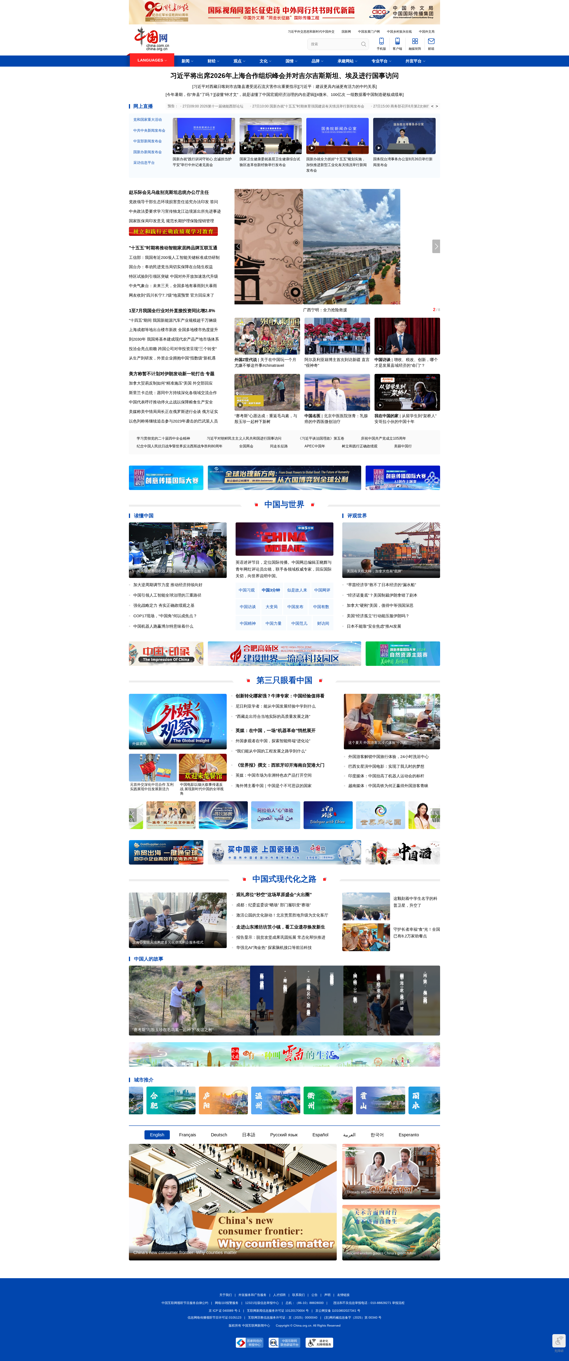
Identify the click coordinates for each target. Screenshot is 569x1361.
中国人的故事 (148, 959)
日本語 (248, 1134)
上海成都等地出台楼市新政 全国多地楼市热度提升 (173, 329)
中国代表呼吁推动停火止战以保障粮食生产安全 (171, 402)
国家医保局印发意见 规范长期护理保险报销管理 (171, 221)
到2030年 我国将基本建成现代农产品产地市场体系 (174, 339)
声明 (327, 1295)
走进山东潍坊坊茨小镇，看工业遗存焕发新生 (280, 927)
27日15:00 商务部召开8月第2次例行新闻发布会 (410, 106)
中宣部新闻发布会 (147, 141)
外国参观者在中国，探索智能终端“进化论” (273, 741)
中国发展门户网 (369, 31)
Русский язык (284, 1134)
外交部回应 (203, 383)
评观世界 (357, 515)
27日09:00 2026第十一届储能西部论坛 (212, 106)
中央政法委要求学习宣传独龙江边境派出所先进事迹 (175, 211)
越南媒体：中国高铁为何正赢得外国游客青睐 (388, 786)
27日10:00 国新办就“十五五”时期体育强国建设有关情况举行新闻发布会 (308, 106)
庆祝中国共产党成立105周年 (383, 438)
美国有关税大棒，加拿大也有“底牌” (374, 571)
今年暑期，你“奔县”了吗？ (190, 94)
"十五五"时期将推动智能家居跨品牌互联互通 (173, 247)
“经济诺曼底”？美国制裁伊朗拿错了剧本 (382, 595)
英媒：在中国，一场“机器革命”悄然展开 (276, 730)
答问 (214, 202)
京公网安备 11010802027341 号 (337, 1310)
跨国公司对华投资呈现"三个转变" (187, 349)
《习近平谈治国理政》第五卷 (321, 438)
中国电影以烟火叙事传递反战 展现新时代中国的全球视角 (202, 789)
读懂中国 (144, 515)
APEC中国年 (315, 446)
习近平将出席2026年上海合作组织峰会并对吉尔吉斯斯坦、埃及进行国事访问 (284, 75)
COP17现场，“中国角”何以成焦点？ (165, 616)
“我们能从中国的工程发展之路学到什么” (271, 751)
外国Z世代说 (245, 359)
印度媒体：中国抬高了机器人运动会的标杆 (386, 776)
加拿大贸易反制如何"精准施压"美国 (160, 383)
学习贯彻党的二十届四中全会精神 (163, 438)
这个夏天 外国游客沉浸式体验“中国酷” (378, 742)
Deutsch (219, 1134)
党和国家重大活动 (147, 119)
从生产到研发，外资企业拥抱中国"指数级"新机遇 (172, 358)
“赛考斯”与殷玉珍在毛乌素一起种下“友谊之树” (173, 1030)
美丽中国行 (403, 446)
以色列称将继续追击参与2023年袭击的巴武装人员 (173, 421)
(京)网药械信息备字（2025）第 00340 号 (352, 1317)
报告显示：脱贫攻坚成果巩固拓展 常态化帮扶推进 (280, 937)
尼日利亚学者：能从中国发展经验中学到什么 (276, 706)
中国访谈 (383, 359)
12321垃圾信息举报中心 (262, 1303)
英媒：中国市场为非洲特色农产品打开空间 (274, 775)
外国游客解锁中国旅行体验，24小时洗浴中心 (388, 756)
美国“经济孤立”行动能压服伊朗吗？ (378, 616)
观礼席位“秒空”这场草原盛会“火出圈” (274, 894)
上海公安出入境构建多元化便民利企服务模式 (167, 942)
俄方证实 (210, 411)
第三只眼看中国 (284, 680)
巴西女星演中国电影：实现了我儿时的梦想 (386, 766)
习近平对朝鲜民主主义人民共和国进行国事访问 (244, 438)
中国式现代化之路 (284, 878)
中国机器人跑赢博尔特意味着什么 (163, 626)
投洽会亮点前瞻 (143, 349)
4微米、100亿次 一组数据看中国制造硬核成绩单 (360, 94)
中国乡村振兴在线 (399, 31)
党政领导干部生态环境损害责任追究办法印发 (169, 202)
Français (187, 1134)
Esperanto (409, 1134)
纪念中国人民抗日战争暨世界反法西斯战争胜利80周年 (179, 446)
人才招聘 (279, 1295)
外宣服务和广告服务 (252, 1295)
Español (320, 1134)
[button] (436, 246)
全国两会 (246, 446)
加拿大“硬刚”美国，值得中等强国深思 (380, 605)
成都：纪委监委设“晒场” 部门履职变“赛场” (273, 905)
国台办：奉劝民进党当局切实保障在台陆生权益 (171, 267)
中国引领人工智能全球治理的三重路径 (167, 595)
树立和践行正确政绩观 (359, 446)
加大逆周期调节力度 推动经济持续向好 (167, 585)
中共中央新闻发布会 (149, 130)
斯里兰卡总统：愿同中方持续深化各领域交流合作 (173, 393)
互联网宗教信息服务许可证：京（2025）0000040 (282, 1317)
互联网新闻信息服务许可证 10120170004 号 (278, 1310)
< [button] (432, 106)
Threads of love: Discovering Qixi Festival (379, 1192)
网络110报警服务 (226, 1303)
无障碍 (559, 1351)
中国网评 (322, 590)
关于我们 (225, 1295)
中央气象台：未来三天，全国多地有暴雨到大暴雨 (173, 286)
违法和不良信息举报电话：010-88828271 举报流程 (369, 1303)
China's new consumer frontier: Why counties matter (185, 1252)
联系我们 (298, 1295)
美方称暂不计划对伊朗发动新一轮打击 (166, 373)
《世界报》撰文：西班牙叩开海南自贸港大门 (280, 765)
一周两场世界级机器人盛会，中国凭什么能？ (168, 571)
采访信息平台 (144, 163)
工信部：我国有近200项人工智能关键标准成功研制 (174, 257)
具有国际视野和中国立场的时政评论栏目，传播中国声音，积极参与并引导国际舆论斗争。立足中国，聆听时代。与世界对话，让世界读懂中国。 (284, 569)
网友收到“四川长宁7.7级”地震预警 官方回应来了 (171, 295)
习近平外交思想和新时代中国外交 (311, 31)
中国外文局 (427, 31)
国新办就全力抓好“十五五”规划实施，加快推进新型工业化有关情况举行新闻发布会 (336, 164)
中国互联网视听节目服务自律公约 (185, 1303)
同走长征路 (279, 446)
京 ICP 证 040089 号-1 (224, 1310)
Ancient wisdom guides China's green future (381, 1253)
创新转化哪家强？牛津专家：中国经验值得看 (280, 695)
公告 (314, 1295)
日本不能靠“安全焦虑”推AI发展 (374, 626)
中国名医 (313, 416)
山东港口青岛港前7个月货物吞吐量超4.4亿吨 (274, 310)
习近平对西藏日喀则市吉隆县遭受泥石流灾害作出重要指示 (245, 86)
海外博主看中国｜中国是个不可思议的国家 (274, 786)
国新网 (346, 31)
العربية (349, 1134)
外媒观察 (139, 744)
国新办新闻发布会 (147, 152)
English (157, 1134)
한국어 (377, 1134)
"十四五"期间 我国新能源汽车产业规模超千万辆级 (173, 320)
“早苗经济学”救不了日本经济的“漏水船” (381, 585)
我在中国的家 (387, 416)
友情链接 (343, 1295)
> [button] (437, 106)
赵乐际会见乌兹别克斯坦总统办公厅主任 (169, 192)
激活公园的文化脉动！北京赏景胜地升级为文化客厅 (282, 915)
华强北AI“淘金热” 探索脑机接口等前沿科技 (274, 947)
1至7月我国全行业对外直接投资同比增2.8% (172, 310)
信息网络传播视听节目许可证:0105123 (214, 1317)
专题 (210, 373)
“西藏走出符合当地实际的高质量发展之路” (273, 716)
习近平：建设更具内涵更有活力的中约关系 (338, 86)
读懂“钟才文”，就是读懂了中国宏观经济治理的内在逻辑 (265, 94)
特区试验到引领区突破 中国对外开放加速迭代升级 (173, 276)
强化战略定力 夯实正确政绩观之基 (163, 605)
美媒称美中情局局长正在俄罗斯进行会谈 (165, 411)
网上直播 (143, 106)
